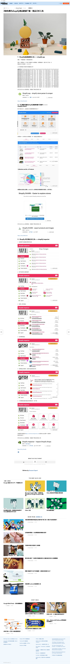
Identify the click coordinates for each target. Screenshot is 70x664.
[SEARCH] (59, 3)
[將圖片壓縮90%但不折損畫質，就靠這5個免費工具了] (13, 576)
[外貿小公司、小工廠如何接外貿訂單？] (56, 607)
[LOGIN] (61, 3)
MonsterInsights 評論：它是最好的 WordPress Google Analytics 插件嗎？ (34, 494)
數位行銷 (16, 3)
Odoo (5, 508)
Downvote (45, 462)
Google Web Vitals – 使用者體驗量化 (13, 603)
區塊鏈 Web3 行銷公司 (7, 644)
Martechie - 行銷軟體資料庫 (40, 653)
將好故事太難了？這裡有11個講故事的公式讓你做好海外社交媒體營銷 (41, 558)
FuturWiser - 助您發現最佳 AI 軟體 (41, 655)
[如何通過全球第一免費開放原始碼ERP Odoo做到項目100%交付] (13, 503)
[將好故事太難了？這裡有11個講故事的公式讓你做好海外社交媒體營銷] (13, 563)
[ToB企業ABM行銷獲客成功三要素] (35, 623)
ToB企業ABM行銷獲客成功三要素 (33, 628)
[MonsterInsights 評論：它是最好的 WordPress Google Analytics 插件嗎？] (35, 486)
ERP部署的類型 (50, 510)
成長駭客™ (11, 3)
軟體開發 (48, 508)
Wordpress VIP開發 (23, 645)
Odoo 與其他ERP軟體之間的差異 (55, 493)
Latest (4, 0)
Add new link (66, 3)
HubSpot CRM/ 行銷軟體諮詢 (25, 638)
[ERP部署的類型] (56, 503)
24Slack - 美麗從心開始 (40, 638)
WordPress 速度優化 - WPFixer (25, 643)
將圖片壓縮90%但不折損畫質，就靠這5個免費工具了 (38, 571)
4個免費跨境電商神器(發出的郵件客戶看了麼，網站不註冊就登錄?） (41, 519)
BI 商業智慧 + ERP (28, 3)
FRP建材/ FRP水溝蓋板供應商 (57, 655)
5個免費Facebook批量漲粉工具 (33, 584)
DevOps (34, 3)
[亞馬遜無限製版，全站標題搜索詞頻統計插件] (13, 537)
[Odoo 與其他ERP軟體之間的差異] (56, 486)
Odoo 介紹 (28, 510)
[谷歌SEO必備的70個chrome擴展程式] (35, 607)
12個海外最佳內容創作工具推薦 (32, 545)
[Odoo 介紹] (35, 503)
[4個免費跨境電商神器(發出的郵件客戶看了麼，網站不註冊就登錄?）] (13, 524)
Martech (21, 3)
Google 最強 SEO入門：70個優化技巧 (13, 483)
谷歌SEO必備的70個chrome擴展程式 (34, 613)
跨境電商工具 (39, 516)
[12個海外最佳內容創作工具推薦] (13, 550)
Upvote (23, 462)
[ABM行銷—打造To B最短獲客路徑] (13, 624)
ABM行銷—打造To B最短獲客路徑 (12, 631)
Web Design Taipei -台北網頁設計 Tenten (10, 638)
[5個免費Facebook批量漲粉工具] (13, 589)
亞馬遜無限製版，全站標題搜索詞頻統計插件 (35, 532)
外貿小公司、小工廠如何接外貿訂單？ (56, 614)
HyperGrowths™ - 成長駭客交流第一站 (42, 644)
